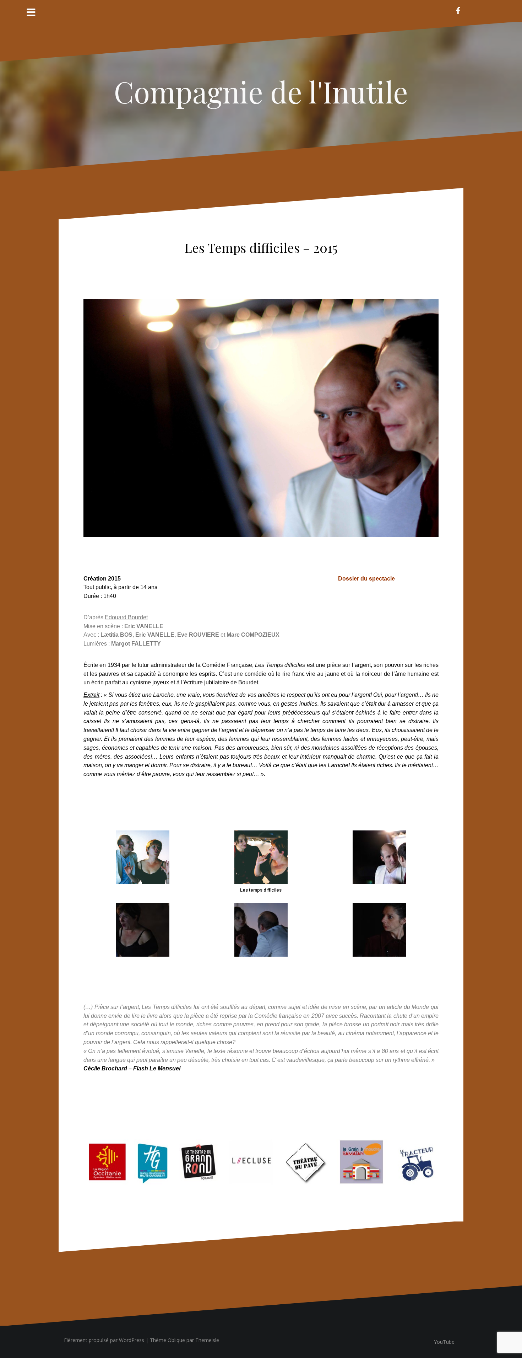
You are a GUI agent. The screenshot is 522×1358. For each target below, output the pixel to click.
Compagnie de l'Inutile (261, 91)
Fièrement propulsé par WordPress (104, 1340)
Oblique (176, 1340)
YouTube (444, 1341)
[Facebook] (458, 11)
